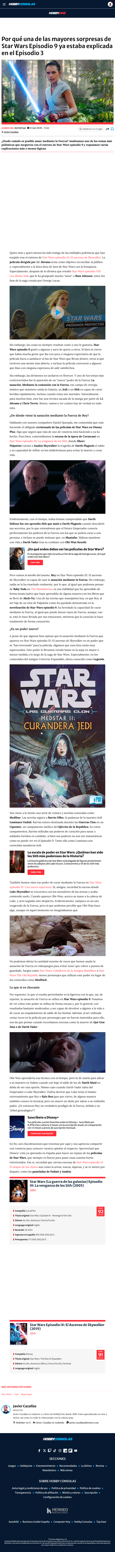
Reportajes (26, 1394)
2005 (33, 1190)
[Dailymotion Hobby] (65, 1451)
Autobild (14, 1521)
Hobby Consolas (83, 1521)
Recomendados (68, 1465)
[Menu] (4, 4)
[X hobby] (44, 1451)
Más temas (66, 1470)
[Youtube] (76, 1451)
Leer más (35, 562)
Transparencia (23, 1492)
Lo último (86, 1465)
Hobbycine (55, 13)
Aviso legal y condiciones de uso (30, 1488)
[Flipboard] (70, 1451)
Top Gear (101, 1521)
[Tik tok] (55, 1451)
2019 (33, 1333)
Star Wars (6, 1394)
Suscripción (90, 1492)
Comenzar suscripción (42, 1133)
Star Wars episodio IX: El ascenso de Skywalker (71, 257)
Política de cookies (90, 1488)
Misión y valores (71, 1492)
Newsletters (49, 1470)
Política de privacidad (64, 1488)
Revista (100, 1465)
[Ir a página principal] (21, 4)
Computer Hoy (62, 1521)
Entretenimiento (45, 1465)
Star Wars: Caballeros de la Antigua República (68, 970)
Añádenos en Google (92, 129)
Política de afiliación (46, 1492)
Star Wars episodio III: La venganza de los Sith (38, 441)
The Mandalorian (41, 589)
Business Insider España (36, 1521)
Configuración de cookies (57, 1497)
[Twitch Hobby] (49, 1451)
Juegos (12, 1465)
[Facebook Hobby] (39, 1451)
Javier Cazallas (11, 132)
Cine (16, 1394)
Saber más (36, 872)
